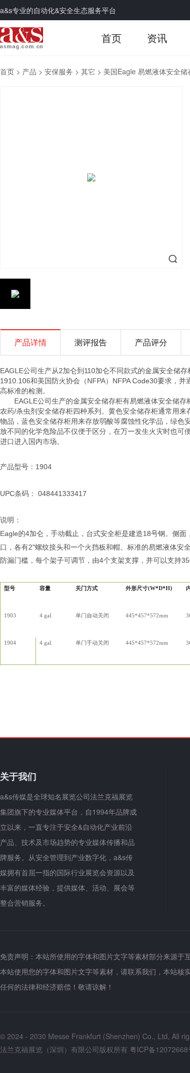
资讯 (157, 37)
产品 (29, 71)
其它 (88, 71)
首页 (111, 37)
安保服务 (59, 71)
